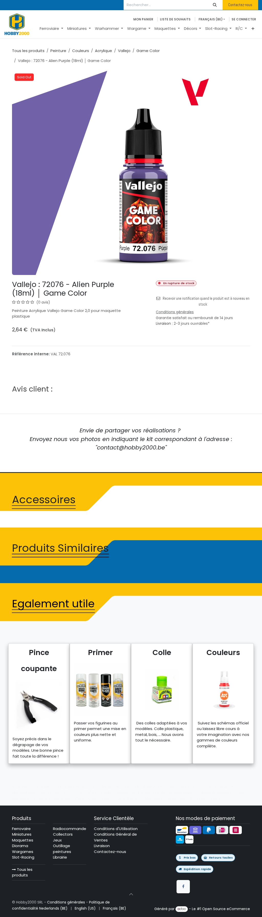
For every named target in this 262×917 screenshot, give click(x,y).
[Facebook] (183, 886)
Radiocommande (69, 828)
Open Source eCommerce (226, 908)
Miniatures (21, 834)
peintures (62, 851)
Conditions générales (66, 902)
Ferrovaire (21, 828)
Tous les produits (22, 872)
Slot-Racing (23, 857)
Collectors (63, 834)
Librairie (60, 857)
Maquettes (22, 840)
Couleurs (80, 50)
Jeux (57, 840)
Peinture (58, 50)
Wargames (22, 851)
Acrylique (103, 50)
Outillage (61, 845)
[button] (131, 894)
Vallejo (124, 50)
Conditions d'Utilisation (116, 828)
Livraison (163, 323)
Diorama (20, 845)
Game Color (148, 50)
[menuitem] (51, 29)
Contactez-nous (240, 4)
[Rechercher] (215, 5)
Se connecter (244, 19)
